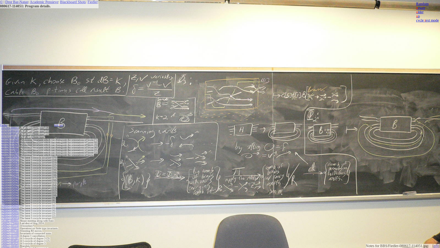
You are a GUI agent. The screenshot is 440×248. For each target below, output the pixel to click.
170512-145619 (10, 205)
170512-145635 (10, 165)
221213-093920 (10, 137)
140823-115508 (10, 233)
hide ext (58, 125)
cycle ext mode (427, 20)
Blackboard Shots (73, 2)
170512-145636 (10, 162)
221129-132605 (10, 152)
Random (422, 4)
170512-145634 (10, 167)
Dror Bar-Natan (16, 2)
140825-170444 (10, 223)
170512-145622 (10, 198)
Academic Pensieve (44, 2)
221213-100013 (10, 128)
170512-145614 (10, 218)
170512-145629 (10, 180)
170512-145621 (10, 200)
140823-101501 (10, 238)
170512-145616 (10, 213)
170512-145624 (10, 193)
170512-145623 (10, 195)
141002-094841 (10, 221)
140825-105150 (10, 226)
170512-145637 (10, 160)
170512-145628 (10, 183)
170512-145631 (10, 175)
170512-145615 (10, 215)
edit (436, 246)
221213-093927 (10, 134)
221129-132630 (10, 140)
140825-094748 (10, 231)
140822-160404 (10, 246)
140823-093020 (10, 243)
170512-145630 (10, 178)
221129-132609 (10, 150)
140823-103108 (10, 236)
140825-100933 (10, 228)
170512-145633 (10, 170)
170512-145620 (10, 203)
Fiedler (93, 2)
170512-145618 (10, 208)
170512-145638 (10, 157)
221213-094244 (10, 131)
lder (420, 12)
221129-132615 (10, 147)
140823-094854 (10, 241)
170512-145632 (10, 173)
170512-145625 (10, 190)
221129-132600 (10, 155)
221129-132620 (10, 145)
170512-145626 (10, 188)
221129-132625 (10, 142)
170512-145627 (10, 185)
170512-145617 (10, 210)
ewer (420, 8)
